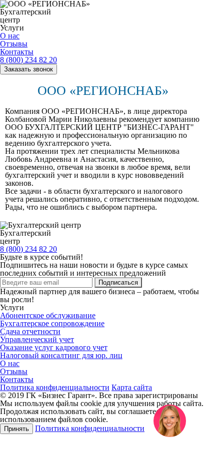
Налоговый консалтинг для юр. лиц (61, 355)
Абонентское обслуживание (48, 315)
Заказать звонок (28, 69)
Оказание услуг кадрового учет (54, 347)
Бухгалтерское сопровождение (52, 323)
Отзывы (14, 43)
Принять (16, 429)
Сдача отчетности (30, 331)
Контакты (17, 51)
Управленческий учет (37, 339)
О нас (10, 35)
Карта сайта (132, 387)
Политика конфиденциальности (55, 387)
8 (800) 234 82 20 (28, 59)
